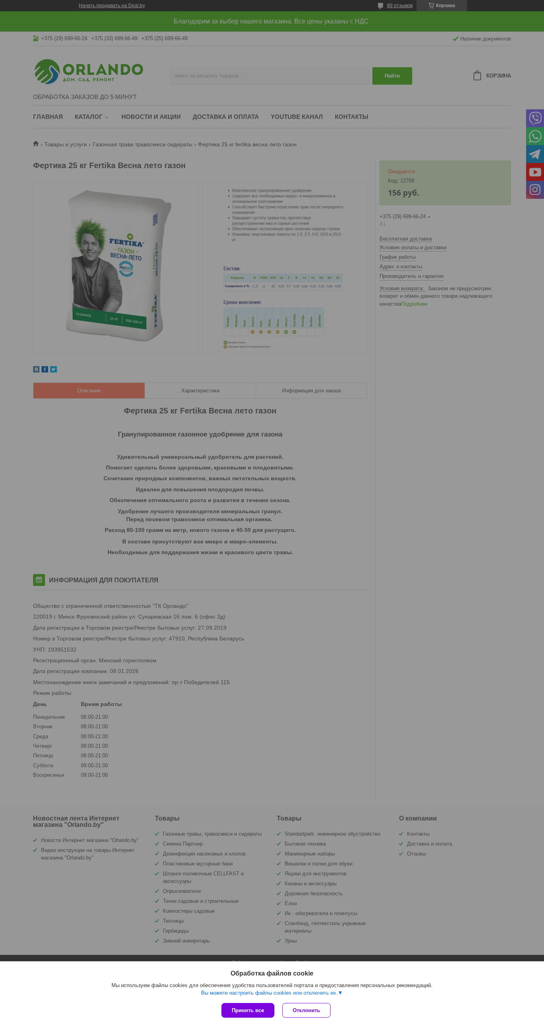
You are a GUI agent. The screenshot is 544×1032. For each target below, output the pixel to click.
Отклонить (306, 1010)
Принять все (248, 1010)
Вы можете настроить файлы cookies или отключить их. (269, 993)
